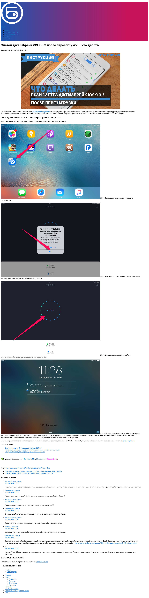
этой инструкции (128, 441)
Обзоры (8, 36)
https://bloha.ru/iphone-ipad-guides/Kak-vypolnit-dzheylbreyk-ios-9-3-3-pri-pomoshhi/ (106, 543)
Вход (9, 570)
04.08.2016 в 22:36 (12, 537)
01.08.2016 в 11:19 (12, 483)
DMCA (7, 593)
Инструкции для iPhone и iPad (16, 468)
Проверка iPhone (11, 32)
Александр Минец (11, 527)
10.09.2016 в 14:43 (12, 548)
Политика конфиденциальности (17, 591)
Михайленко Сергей (12, 490)
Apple (7, 30)
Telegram (8, 38)
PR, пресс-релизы (11, 589)
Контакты (12, 585)
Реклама (8, 587)
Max (6, 40)
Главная (8, 575)
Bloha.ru (3, 27)
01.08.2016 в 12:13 (12, 501)
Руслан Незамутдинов (13, 481)
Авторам (12, 581)
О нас (7, 577)
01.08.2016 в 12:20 (12, 510)
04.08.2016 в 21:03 (12, 528)
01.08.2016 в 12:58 (12, 519)
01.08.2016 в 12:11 (12, 492)
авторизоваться (42, 562)
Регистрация (12, 572)
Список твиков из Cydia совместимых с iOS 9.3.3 (23, 448)
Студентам (13, 583)
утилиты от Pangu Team (41, 112)
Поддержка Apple (11, 34)
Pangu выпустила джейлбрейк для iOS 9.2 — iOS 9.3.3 (25, 452)
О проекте (13, 579)
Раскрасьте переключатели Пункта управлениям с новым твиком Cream (32, 450)
